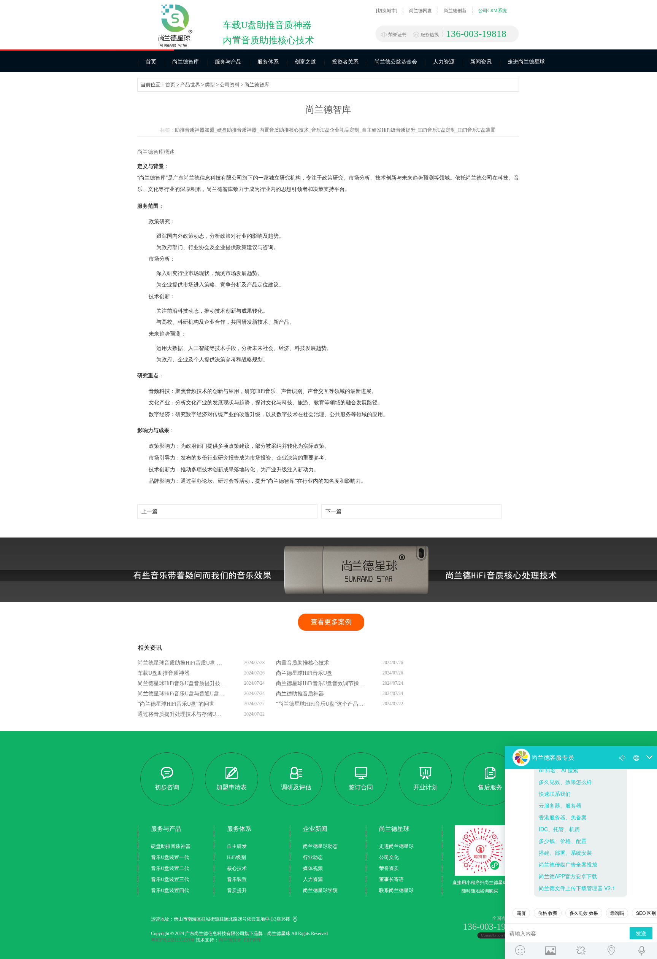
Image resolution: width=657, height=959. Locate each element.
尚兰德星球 (394, 828)
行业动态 (313, 857)
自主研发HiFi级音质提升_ (390, 130)
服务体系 (268, 62)
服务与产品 (228, 62)
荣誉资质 (389, 868)
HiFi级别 (236, 857)
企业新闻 (315, 828)
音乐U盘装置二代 (170, 868)
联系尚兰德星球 (396, 890)
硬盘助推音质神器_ (238, 130)
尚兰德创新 (455, 10)
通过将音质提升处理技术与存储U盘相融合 (182, 714)
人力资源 (443, 62)
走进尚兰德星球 (526, 62)
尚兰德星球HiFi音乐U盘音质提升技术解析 (182, 683)
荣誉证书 (397, 34)
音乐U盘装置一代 (170, 857)
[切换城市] (386, 10)
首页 (151, 62)
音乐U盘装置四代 (170, 890)
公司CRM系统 (492, 10)
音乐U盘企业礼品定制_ (336, 130)
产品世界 (190, 84)
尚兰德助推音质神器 (300, 694)
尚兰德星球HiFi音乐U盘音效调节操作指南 (320, 683)
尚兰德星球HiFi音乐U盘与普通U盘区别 (182, 694)
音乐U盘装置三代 (170, 879)
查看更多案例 (331, 622)
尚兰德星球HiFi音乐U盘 (304, 673)
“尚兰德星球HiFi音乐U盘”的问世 (176, 704)
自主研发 (237, 846)
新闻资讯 (481, 62)
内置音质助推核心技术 (302, 663)
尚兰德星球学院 (320, 890)
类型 (210, 84)
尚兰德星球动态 (320, 846)
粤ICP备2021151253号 (173, 940)
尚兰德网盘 (420, 10)
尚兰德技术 (230, 940)
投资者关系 (345, 62)
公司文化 (389, 857)
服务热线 (430, 34)
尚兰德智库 (185, 62)
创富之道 (305, 62)
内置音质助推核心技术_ (285, 130)
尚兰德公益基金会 (396, 62)
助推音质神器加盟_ (196, 130)
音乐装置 (237, 879)
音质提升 (237, 890)
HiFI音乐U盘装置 (476, 130)
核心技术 (237, 868)
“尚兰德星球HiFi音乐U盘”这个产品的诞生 (320, 704)
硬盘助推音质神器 (170, 846)
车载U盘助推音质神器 (163, 673)
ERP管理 (252, 940)
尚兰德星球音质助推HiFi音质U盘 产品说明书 (182, 663)
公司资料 (230, 84)
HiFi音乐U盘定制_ (438, 130)
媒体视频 (313, 868)
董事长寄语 (391, 879)
